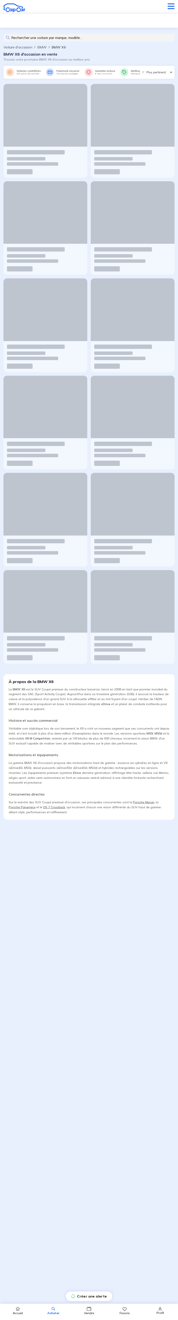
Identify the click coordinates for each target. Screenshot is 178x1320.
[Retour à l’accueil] (14, 7)
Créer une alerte (92, 1296)
